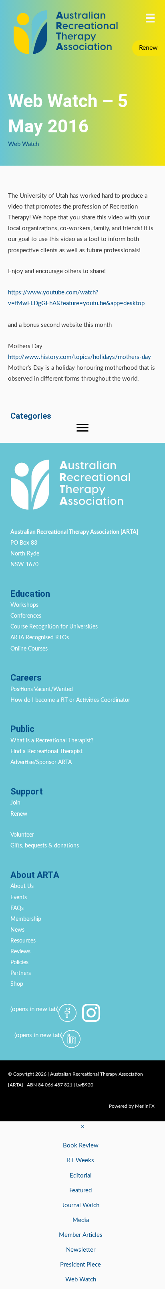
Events (18, 897)
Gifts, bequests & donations (44, 846)
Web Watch (23, 144)
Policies (19, 962)
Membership (25, 919)
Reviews (20, 952)
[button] (148, 48)
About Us (22, 886)
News (17, 930)
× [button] (83, 1127)
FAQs (17, 908)
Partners (20, 973)
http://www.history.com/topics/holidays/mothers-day (79, 357)
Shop (16, 984)
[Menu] (150, 18)
